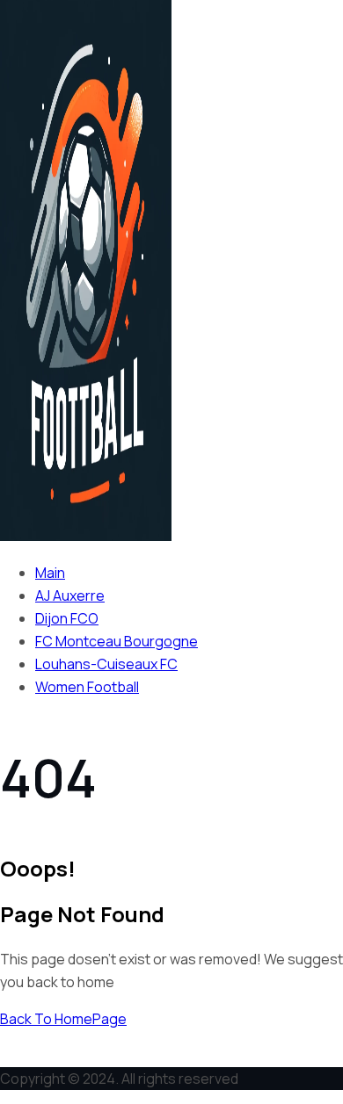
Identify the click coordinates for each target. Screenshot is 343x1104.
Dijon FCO (67, 618)
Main (50, 572)
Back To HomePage (63, 1018)
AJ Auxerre (70, 595)
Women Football (87, 686)
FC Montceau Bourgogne (116, 641)
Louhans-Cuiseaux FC (106, 664)
